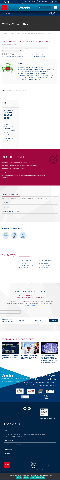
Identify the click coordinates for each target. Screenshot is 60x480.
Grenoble (8, 449)
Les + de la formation (10, 195)
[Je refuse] (58, 476)
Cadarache (9, 440)
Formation (11, 33)
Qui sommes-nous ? (43, 1)
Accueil (5, 33)
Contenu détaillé (9, 203)
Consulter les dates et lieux (9, 140)
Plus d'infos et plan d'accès (12, 436)
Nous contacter (9, 407)
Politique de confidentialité (37, 477)
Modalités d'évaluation (11, 211)
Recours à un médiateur (48, 418)
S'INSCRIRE (54, 320)
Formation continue (21, 33)
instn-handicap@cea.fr (30, 305)
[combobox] (9, 312)
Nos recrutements (30, 1)
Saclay (7, 430)
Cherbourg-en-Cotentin (13, 445)
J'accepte (18, 477)
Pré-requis (6, 207)
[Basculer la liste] (19, 312)
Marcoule (8, 454)
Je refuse (26, 477)
